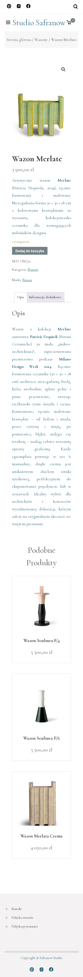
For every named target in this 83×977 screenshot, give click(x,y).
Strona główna (19, 39)
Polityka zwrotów (22, 918)
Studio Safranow (38, 23)
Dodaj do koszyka (29, 251)
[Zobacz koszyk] (69, 22)
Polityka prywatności (25, 926)
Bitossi (27, 280)
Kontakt (17, 909)
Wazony (41, 39)
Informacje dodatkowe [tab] (45, 297)
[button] (63, 69)
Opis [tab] (20, 297)
